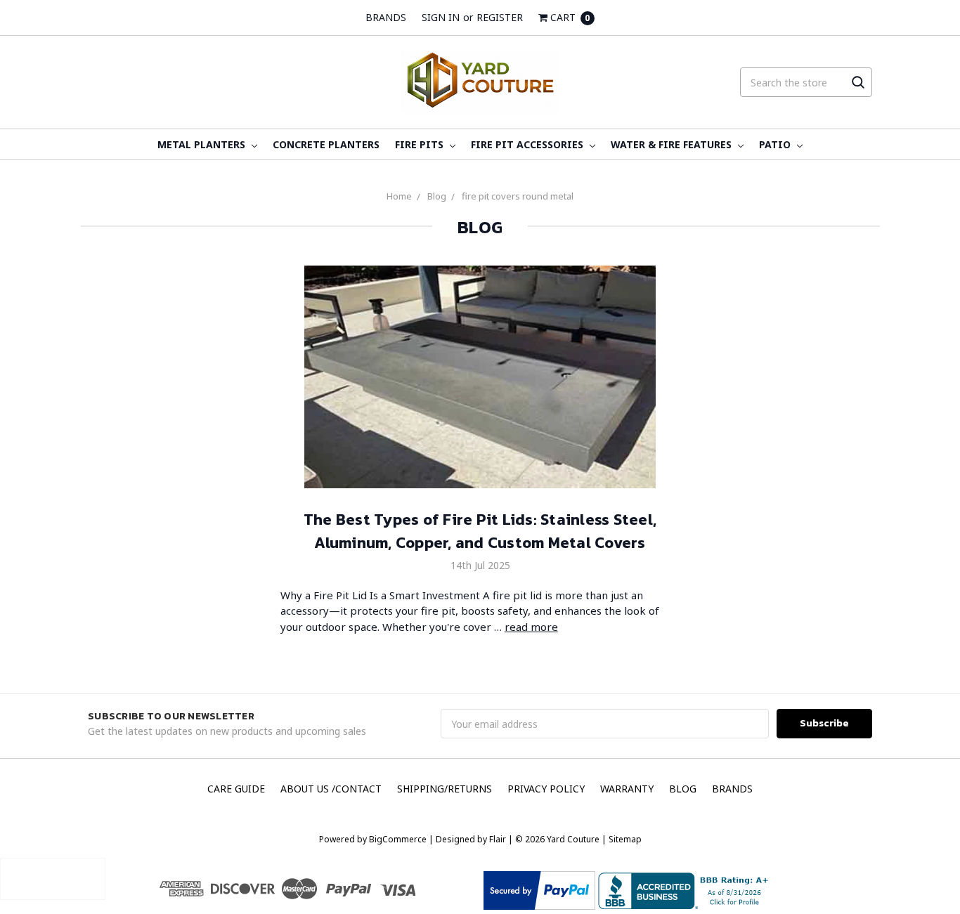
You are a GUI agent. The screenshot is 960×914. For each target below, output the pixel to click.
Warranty (627, 788)
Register (499, 17)
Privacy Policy (546, 788)
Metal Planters (202, 144)
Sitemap (624, 839)
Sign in (441, 17)
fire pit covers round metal (517, 196)
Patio (776, 144)
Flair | (501, 839)
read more (531, 627)
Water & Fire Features (672, 144)
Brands (385, 17)
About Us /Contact (331, 788)
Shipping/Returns (444, 788)
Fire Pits (420, 144)
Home (399, 196)
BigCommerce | (401, 839)
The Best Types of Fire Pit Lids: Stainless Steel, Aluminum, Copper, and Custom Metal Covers (480, 531)
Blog (436, 196)
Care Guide (236, 788)
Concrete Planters (326, 144)
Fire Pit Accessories (528, 144)
